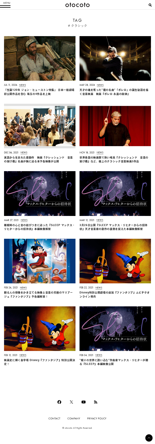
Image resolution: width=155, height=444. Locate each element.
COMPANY (73, 418)
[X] (71, 402)
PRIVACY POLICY (97, 418)
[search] (150, 5)
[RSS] (96, 402)
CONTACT (54, 418)
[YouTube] (84, 402)
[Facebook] (59, 402)
